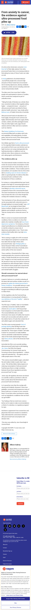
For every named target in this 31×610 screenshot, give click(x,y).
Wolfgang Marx (20, 244)
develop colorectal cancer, (17, 188)
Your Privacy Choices (15, 607)
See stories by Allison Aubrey (18, 459)
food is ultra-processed (22, 143)
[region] (15, 587)
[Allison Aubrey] (5, 447)
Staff (4, 557)
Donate (26, 2)
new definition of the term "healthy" (12, 299)
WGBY (4, 537)
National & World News (9, 433)
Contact (5, 547)
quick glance (13, 309)
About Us (5, 544)
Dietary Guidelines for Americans (14, 131)
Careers (5, 554)
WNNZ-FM (18, 537)
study (4, 78)
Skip (15, 603)
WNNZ (11, 537)
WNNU (14, 537)
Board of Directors (7, 560)
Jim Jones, (5, 348)
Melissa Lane (5, 112)
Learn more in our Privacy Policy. (14, 595)
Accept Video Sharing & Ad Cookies (15, 598)
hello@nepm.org (6, 541)
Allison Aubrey (11, 25)
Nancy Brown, (9, 338)
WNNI (22, 537)
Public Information (7, 564)
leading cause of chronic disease (16, 173)
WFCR (7, 537)
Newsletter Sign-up (7, 551)
